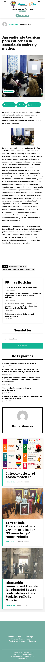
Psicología (30, 269)
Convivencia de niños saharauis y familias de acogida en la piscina (22, 397)
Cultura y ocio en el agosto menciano (21, 287)
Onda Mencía (13, 24)
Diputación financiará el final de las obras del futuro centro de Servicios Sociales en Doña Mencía (21, 305)
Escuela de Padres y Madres (13, 269)
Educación (13, 267)
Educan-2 (22, 267)
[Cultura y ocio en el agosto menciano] (22, 454)
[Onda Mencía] (5, 24)
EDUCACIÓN (8, 91)
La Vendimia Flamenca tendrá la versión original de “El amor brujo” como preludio (23, 295)
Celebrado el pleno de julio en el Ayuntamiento (19, 315)
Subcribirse (22, 346)
